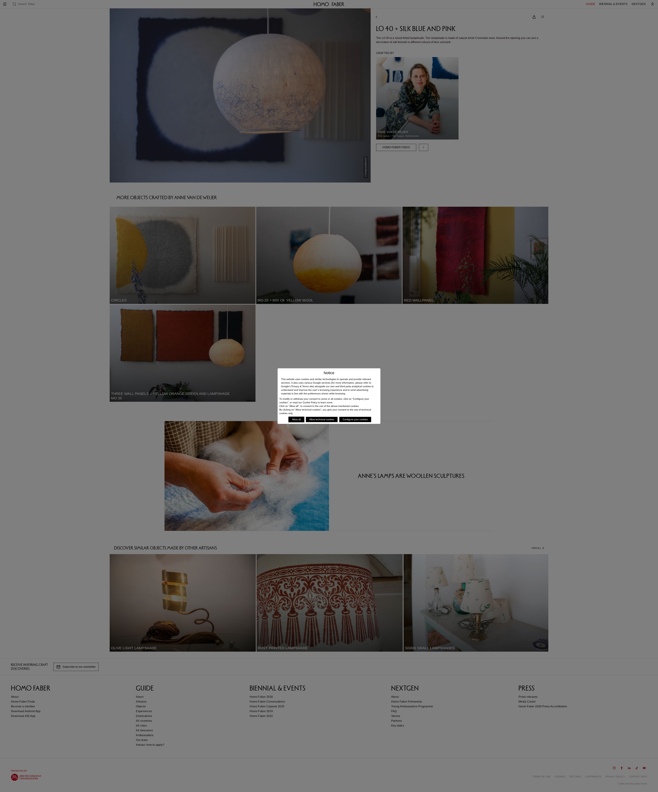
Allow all (296, 419)
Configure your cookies (355, 419)
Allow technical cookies (321, 419)
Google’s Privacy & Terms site (297, 386)
